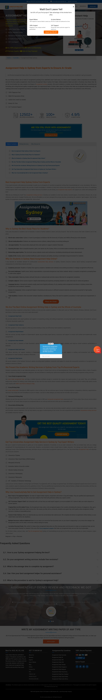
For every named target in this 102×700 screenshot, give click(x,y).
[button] (97, 350)
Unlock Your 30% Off (51, 32)
